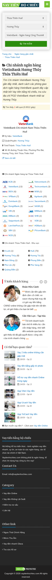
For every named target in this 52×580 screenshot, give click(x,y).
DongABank (13, 206)
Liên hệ (6, 510)
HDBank (38, 225)
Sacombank (39, 201)
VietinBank (17, 136)
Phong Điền (35, 260)
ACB (10, 182)
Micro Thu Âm (9, 538)
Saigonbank (13, 221)
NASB (37, 206)
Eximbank (12, 201)
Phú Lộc (8, 265)
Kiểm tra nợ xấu (10, 505)
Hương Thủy (23, 141)
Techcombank (40, 186)
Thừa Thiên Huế (23, 145)
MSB (36, 191)
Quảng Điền (9, 269)
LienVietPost (14, 225)
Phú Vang (34, 265)
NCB (10, 235)
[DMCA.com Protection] (26, 569)
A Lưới (7, 251)
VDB (36, 221)
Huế (32, 251)
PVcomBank (40, 230)
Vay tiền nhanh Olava (13, 544)
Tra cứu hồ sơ (9, 549)
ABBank (12, 216)
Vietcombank (40, 182)
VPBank (12, 196)
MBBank (38, 211)
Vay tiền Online (41, 426)
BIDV (10, 191)
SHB (36, 216)
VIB (10, 211)
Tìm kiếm (27, 44)
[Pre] (41, 282)
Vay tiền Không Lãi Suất (14, 499)
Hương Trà (35, 255)
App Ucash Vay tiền (26, 402)
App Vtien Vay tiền (26, 391)
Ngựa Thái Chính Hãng (14, 532)
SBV (10, 230)
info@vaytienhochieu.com (20, 474)
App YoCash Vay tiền (27, 414)
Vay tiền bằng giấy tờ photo (30, 366)
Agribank (38, 196)
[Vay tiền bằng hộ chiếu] (23, 4)
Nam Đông (9, 260)
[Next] (45, 282)
